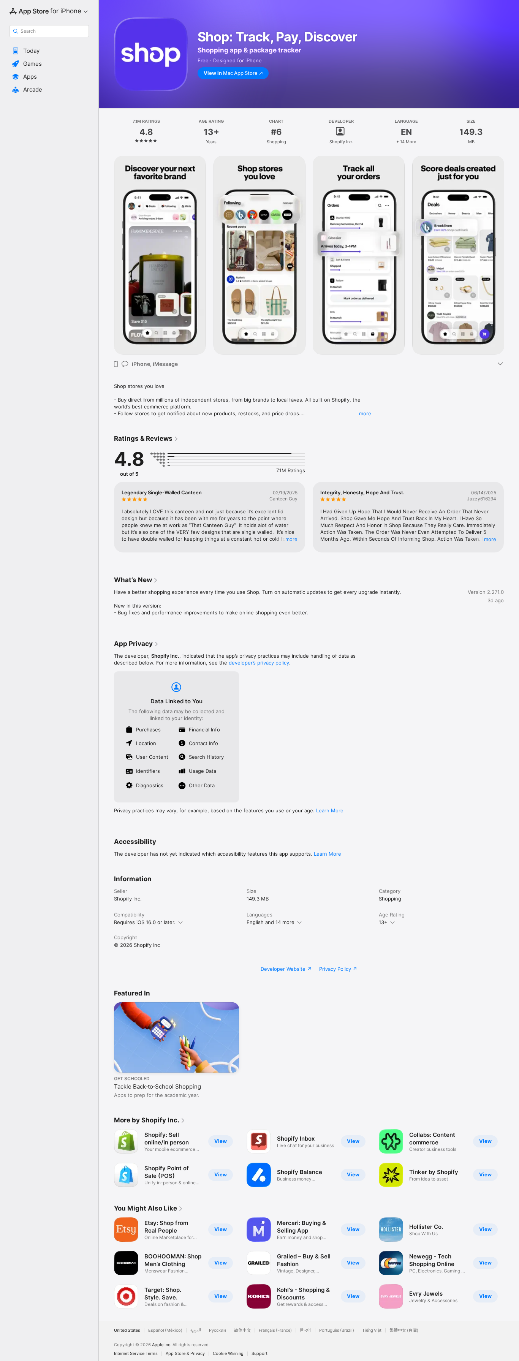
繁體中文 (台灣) (403, 1330)
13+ (383, 922)
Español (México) (165, 1330)
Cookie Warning (228, 1354)
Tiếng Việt (371, 1330)
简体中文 (242, 1330)
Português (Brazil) (336, 1330)
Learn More (329, 810)
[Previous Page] (106, 255)
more (365, 413)
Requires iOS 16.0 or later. (145, 922)
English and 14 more (270, 922)
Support (259, 1354)
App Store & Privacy (185, 1354)
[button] (49, 51)
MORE (291, 539)
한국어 (305, 1330)
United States (127, 1330)
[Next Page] (511, 255)
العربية (195, 1330)
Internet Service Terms (136, 1354)
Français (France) (275, 1330)
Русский (217, 1330)
